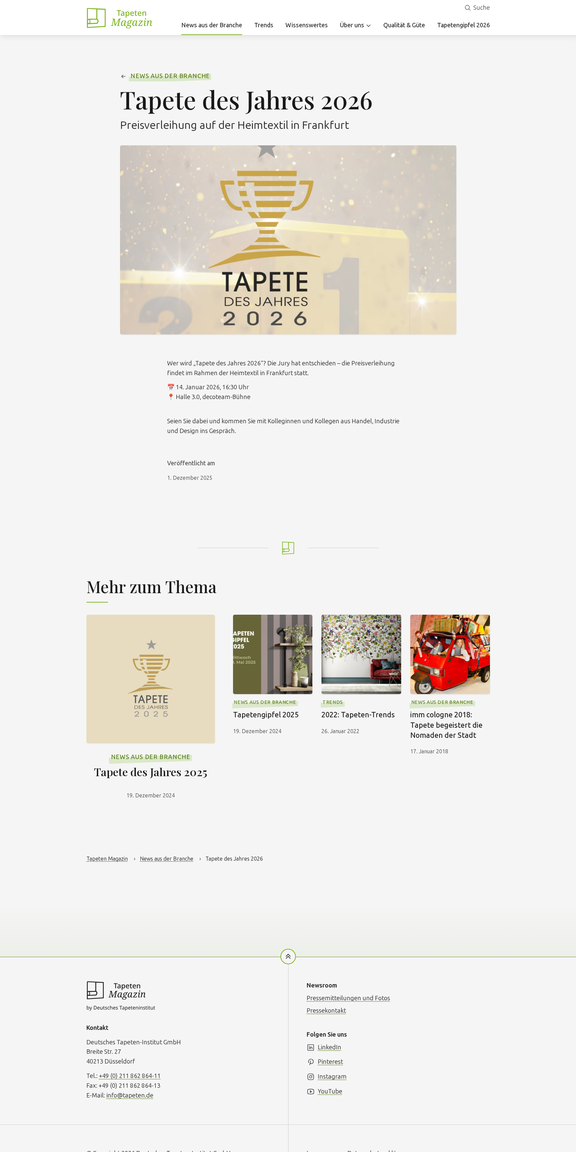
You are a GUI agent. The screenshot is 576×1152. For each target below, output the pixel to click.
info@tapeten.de (129, 1095)
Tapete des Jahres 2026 (234, 859)
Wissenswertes (306, 25)
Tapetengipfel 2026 (463, 25)
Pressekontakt (326, 1010)
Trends (263, 25)
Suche (481, 7)
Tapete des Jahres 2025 (150, 771)
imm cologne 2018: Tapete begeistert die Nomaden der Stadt (446, 725)
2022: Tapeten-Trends (358, 715)
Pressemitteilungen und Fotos (348, 998)
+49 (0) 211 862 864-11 (130, 1076)
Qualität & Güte (404, 25)
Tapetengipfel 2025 (266, 715)
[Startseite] (120, 18)
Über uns (352, 25)
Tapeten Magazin (107, 859)
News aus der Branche (211, 25)
